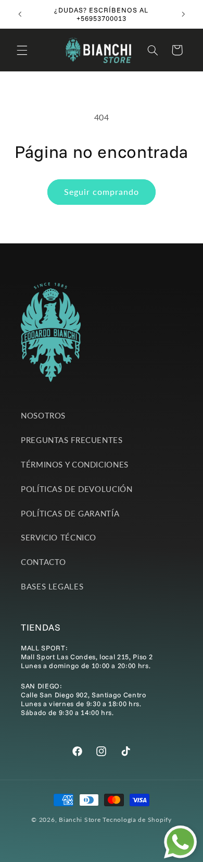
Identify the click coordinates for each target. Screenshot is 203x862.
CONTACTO (43, 562)
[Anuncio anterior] (19, 14)
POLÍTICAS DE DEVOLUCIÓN (77, 489)
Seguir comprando (101, 191)
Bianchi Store (80, 819)
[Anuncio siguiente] (183, 14)
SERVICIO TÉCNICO (58, 537)
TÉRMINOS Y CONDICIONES (75, 464)
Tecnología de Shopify (137, 819)
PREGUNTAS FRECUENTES (72, 440)
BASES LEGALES (52, 586)
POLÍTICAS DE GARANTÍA (70, 513)
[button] (22, 50)
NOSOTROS (43, 415)
